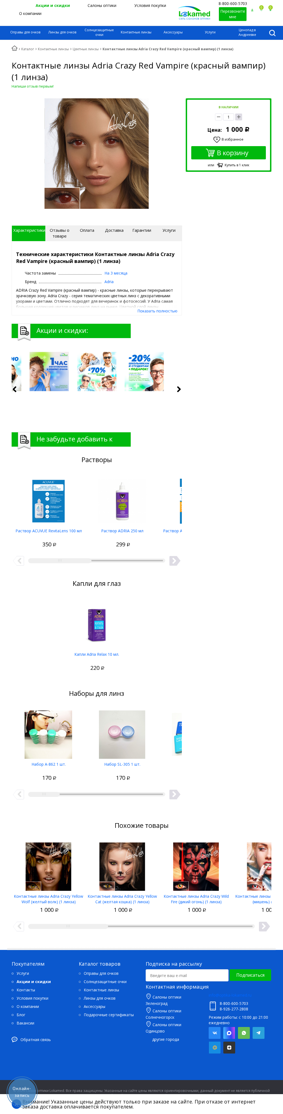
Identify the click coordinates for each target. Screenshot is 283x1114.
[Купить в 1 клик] (38, 538)
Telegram (258, 1033)
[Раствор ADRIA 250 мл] (122, 499)
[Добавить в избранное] (28, 538)
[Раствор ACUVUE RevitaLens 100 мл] (48, 499)
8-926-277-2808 (234, 1009)
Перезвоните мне (232, 14)
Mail (215, 1048)
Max (229, 1033)
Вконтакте (215, 1033)
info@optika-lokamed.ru (230, 995)
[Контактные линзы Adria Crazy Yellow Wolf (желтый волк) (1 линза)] (48, 864)
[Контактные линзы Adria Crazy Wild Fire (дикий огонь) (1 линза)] (196, 864)
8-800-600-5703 (233, 3)
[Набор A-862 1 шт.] (48, 732)
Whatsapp (244, 1033)
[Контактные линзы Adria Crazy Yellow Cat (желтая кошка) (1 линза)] (122, 864)
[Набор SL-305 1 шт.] (122, 732)
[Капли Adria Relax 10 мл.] (96, 622)
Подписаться (250, 975)
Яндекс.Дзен (229, 1048)
